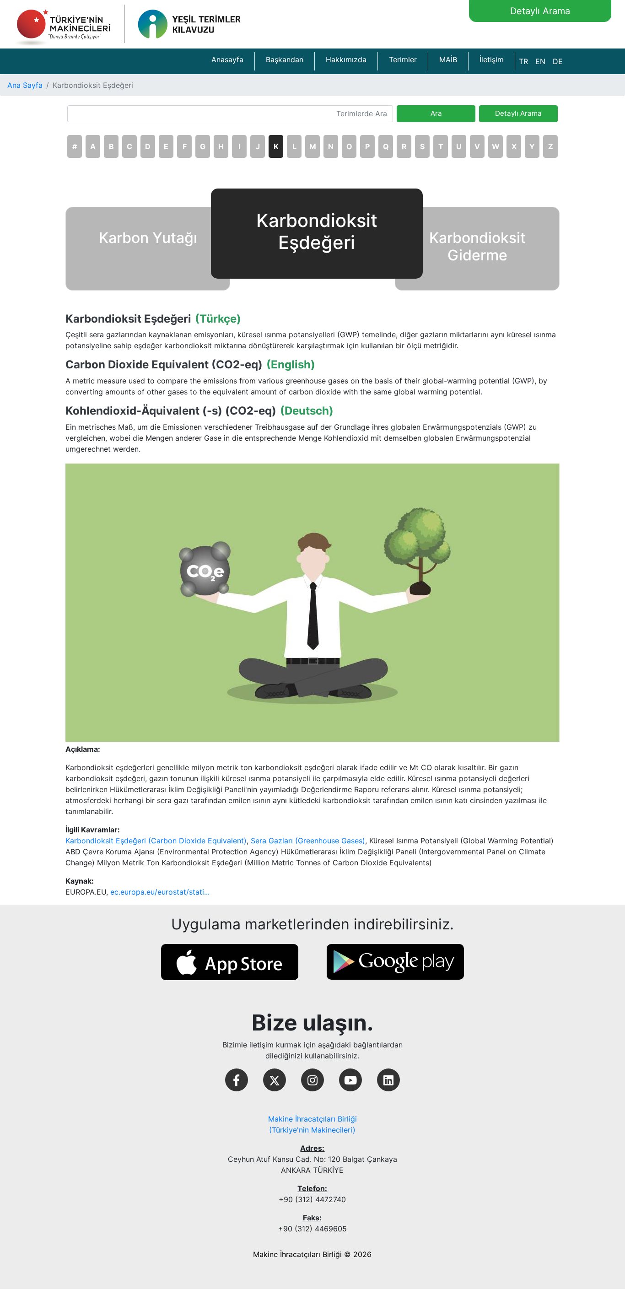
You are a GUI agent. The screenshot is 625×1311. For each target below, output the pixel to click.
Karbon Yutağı (148, 238)
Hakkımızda (346, 59)
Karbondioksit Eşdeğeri (128, 319)
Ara (436, 113)
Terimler (403, 59)
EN (540, 61)
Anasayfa (227, 59)
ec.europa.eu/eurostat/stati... (160, 891)
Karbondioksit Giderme (477, 246)
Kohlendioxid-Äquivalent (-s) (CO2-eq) (170, 411)
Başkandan (284, 59)
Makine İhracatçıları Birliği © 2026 (312, 1254)
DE (558, 61)
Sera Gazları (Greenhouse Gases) (308, 840)
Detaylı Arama (540, 10)
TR (523, 61)
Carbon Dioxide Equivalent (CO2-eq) (164, 364)
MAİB (448, 59)
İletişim (492, 59)
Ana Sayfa (25, 85)
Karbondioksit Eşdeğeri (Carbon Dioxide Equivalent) (156, 840)
